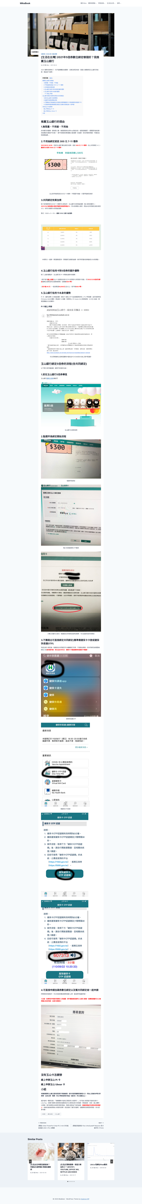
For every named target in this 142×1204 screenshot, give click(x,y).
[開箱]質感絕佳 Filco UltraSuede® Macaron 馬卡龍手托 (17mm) (88, 1125)
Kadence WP (85, 1199)
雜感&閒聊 (54, 54)
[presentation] (41, 1152)
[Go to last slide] (30, 1161)
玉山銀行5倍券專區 (57, 374)
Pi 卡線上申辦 (46, 306)
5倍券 (43, 1114)
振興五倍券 (50, 378)
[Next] (111, 1161)
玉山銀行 (57, 1114)
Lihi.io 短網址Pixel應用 (98, 1165)
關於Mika (84, 3)
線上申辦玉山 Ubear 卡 (53, 1084)
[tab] (67, 1181)
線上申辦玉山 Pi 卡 (50, 1079)
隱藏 (51, 78)
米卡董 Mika (46, 65)
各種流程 (43, 54)
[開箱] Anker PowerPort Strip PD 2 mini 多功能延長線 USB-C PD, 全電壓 (53, 1125)
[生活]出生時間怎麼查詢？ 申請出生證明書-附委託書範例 (40, 1167)
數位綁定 (50, 1114)
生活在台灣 (48, 54)
